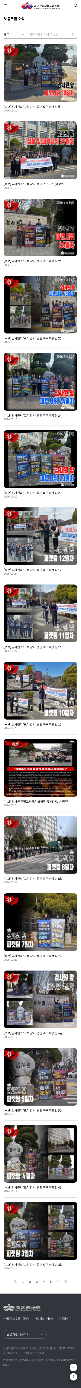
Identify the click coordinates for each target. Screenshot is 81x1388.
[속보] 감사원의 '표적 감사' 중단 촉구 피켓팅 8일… (34, 879)
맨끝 (65, 1282)
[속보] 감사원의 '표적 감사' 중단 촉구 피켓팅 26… (34, 261)
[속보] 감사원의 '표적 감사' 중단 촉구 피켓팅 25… (34, 338)
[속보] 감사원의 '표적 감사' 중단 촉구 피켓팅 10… (34, 724)
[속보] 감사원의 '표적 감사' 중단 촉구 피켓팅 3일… (34, 1265)
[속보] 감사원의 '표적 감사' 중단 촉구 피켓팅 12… (34, 570)
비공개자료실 (10, 1328)
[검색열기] (75, 5)
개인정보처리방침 (44, 1318)
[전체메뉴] (5, 5)
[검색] (73, 35)
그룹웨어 (63, 1318)
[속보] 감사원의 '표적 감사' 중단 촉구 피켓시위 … (34, 107)
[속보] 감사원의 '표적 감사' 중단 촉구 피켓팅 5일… (34, 1110)
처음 (15, 1282)
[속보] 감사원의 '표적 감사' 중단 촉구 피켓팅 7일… (34, 956)
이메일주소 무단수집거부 (16, 1318)
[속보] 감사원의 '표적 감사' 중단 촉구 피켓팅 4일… (34, 1188)
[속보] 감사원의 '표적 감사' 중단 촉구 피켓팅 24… (34, 416)
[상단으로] (73, 1377)
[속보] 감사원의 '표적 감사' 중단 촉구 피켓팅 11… (34, 647)
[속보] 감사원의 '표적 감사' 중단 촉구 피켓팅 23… (34, 493)
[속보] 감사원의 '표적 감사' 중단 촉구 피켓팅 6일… (34, 1033)
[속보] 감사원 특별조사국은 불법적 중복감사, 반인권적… (38, 802)
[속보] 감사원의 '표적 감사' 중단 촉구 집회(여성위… (35, 184)
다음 (58, 1282)
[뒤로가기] (73, 1367)
